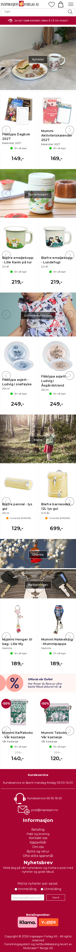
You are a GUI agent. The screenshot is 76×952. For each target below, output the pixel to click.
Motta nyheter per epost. (38, 883)
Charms (38, 554)
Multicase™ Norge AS (38, 948)
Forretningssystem (17, 944)
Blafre (38, 440)
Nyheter (38, 59)
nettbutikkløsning (47, 944)
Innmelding (27, 889)
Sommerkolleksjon (38, 315)
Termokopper (38, 194)
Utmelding (53, 889)
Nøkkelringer (38, 585)
